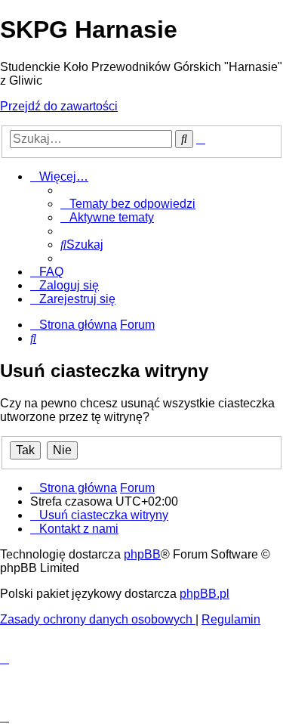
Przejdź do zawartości (59, 106)
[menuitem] (127, 203)
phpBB (142, 554)
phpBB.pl (204, 593)
